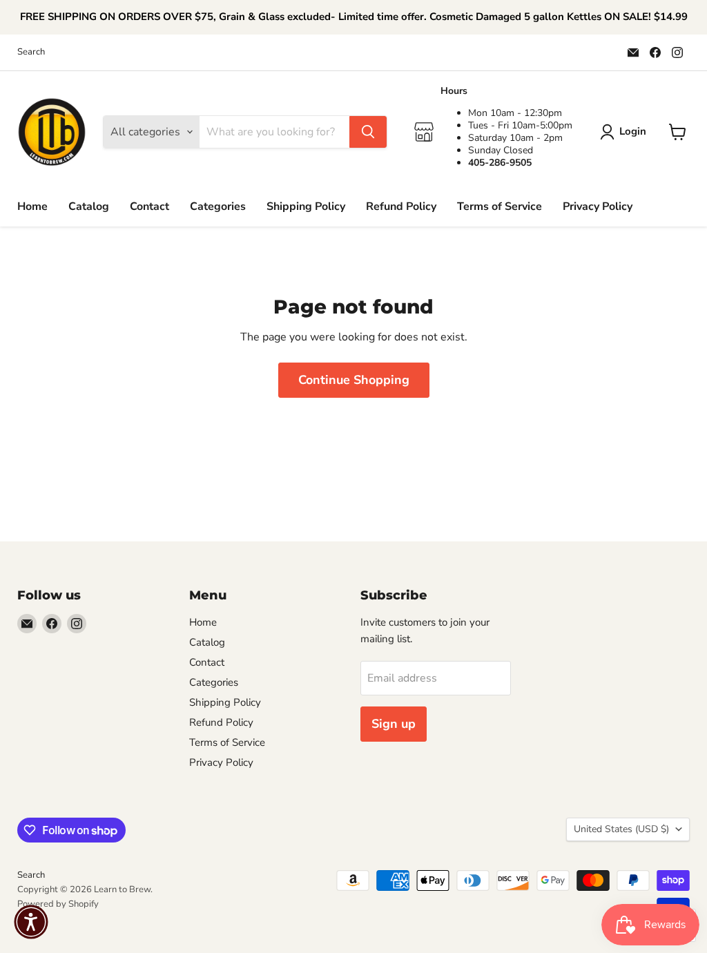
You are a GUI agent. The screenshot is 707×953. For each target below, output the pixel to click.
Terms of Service (499, 206)
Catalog (88, 206)
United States (621, 829)
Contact (149, 206)
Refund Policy (401, 206)
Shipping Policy (306, 206)
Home (32, 206)
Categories (218, 206)
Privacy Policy (597, 206)
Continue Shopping (353, 380)
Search (31, 52)
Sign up (393, 723)
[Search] (368, 132)
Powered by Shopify (58, 904)
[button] (31, 922)
